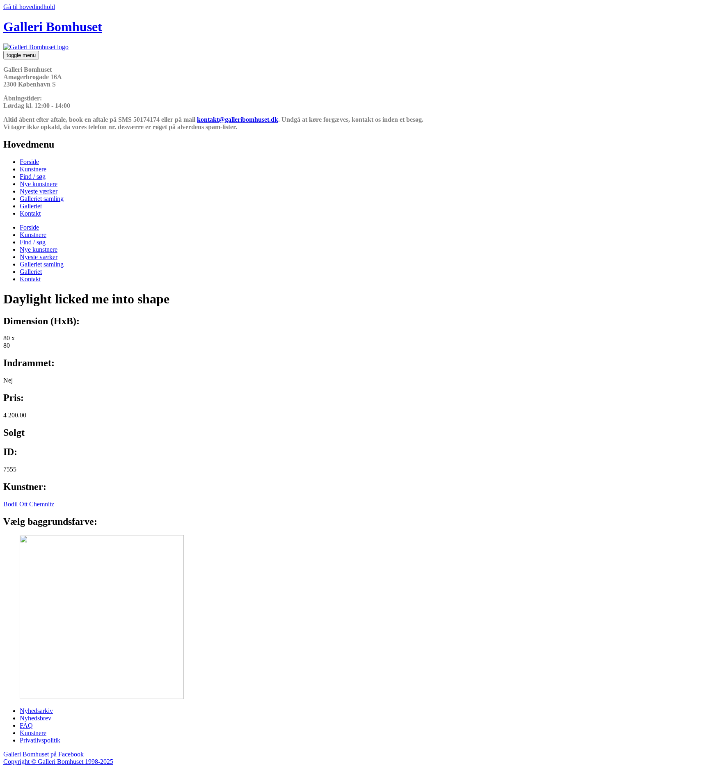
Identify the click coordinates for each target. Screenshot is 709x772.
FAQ (26, 725)
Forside (29, 161)
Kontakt (30, 213)
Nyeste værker (38, 191)
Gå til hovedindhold (29, 6)
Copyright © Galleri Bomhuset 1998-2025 (58, 761)
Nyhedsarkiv (36, 710)
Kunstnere (33, 169)
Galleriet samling (42, 198)
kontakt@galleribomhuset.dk (237, 119)
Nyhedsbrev (35, 718)
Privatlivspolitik (40, 740)
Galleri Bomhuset (52, 26)
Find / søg (33, 176)
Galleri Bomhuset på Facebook (43, 754)
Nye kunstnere (38, 183)
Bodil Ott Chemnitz (28, 504)
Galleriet (31, 206)
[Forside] (36, 46)
